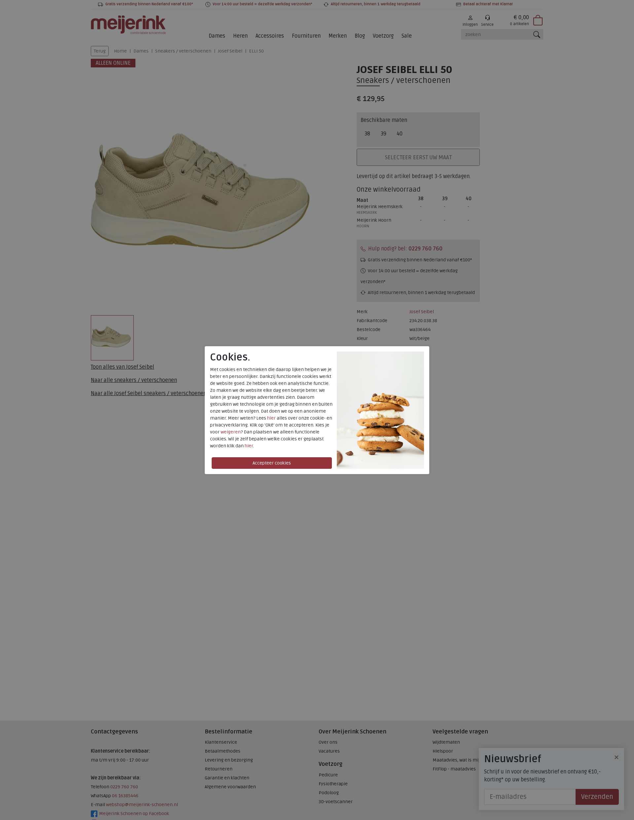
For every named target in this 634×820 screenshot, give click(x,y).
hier (271, 418)
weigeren (231, 432)
